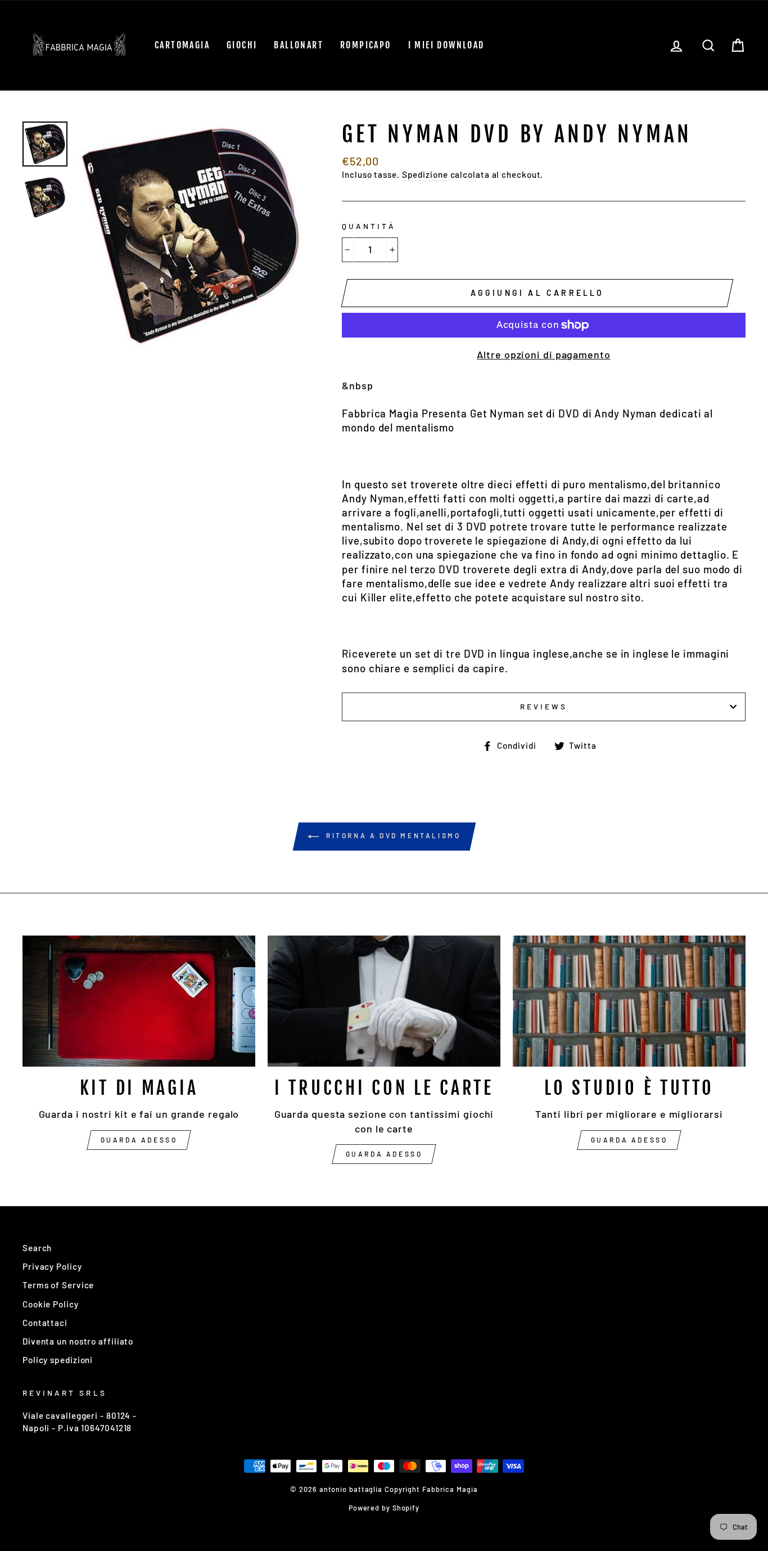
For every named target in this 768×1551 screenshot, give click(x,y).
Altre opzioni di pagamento (543, 354)
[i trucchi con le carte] (384, 1001)
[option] (190, 236)
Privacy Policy (52, 1266)
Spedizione (425, 174)
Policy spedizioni (57, 1360)
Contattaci (44, 1323)
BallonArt (298, 45)
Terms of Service (58, 1285)
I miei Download (446, 45)
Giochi (242, 45)
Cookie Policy (50, 1304)
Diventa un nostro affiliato (77, 1341)
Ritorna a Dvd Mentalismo (392, 835)
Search (37, 1248)
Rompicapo (365, 45)
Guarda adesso (139, 1140)
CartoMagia (182, 45)
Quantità (368, 226)
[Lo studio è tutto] (629, 1001)
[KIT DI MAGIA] (138, 1001)
